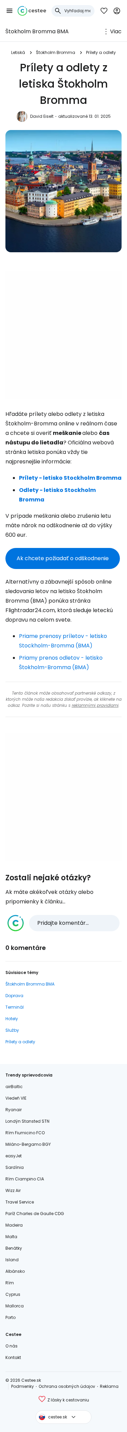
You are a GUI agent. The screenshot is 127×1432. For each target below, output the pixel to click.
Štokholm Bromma (55, 52)
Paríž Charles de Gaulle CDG (34, 1213)
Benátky (13, 1248)
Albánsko (15, 1271)
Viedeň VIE (15, 1098)
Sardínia (14, 1167)
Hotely (11, 1019)
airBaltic (14, 1086)
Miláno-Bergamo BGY (28, 1144)
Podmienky (22, 1386)
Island (12, 1260)
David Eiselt (42, 116)
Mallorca (14, 1306)
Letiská (18, 52)
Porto (10, 1317)
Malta (11, 1237)
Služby (12, 1030)
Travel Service (19, 1202)
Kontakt (13, 1357)
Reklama (109, 1386)
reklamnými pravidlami (95, 705)
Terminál (14, 1007)
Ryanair (13, 1110)
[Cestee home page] (32, 11)
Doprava (14, 995)
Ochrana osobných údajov (67, 1386)
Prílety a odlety (101, 52)
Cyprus (12, 1294)
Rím (9, 1283)
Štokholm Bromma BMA (37, 31)
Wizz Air (13, 1190)
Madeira (14, 1225)
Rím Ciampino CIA (24, 1179)
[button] (9, 10)
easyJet (13, 1156)
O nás (11, 1346)
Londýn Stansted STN (27, 1121)
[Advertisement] (63, 335)
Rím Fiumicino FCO (25, 1133)
